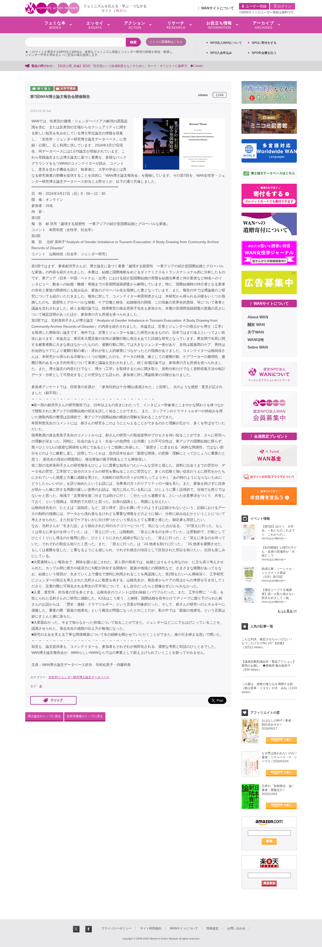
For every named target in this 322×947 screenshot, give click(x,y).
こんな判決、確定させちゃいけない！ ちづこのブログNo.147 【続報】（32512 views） (269, 643)
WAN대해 (256, 339)
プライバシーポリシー (116, 928)
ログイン (284, 6)
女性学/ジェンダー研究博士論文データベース (78, 677)
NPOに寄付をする (264, 43)
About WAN (258, 317)
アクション (134, 25)
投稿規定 (213, 928)
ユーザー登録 (256, 6)
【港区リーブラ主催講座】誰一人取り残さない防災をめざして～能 (278, 594)
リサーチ (176, 25)
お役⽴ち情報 (219, 25)
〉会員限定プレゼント (269, 436)
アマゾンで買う (281, 740)
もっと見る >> (287, 611)
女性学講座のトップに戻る (85, 716)
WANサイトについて (217, 8)
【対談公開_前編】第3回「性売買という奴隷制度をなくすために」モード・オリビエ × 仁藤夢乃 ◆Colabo (130, 66)
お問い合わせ (236, 928)
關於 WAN (256, 324)
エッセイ (94, 25)
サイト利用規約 (150, 928)
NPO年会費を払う (264, 53)
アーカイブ (263, 25)
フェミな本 (55, 25)
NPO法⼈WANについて (226, 43)
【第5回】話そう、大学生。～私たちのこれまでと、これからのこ (278, 530)
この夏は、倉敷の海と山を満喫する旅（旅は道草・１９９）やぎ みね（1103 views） (269, 688)
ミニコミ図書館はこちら (166, 42)
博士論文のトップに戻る (44, 716)
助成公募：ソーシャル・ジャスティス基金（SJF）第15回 (278, 573)
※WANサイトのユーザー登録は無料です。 (268, 12)
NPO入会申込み (221, 53)
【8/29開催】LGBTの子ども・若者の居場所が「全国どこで (279, 551)
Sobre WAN (258, 347)
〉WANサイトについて (269, 303)
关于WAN (256, 332)
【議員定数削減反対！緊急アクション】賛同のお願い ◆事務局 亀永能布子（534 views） (269, 665)
